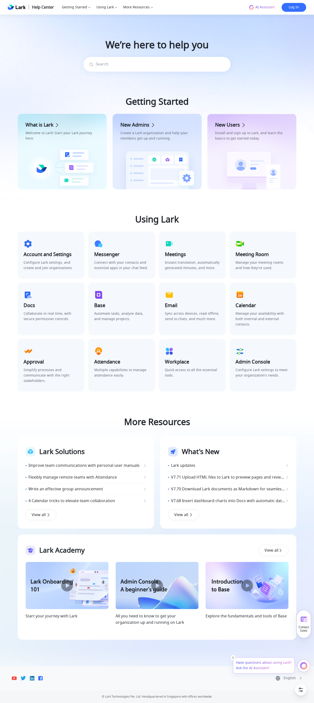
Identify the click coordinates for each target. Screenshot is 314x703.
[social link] (16, 678)
